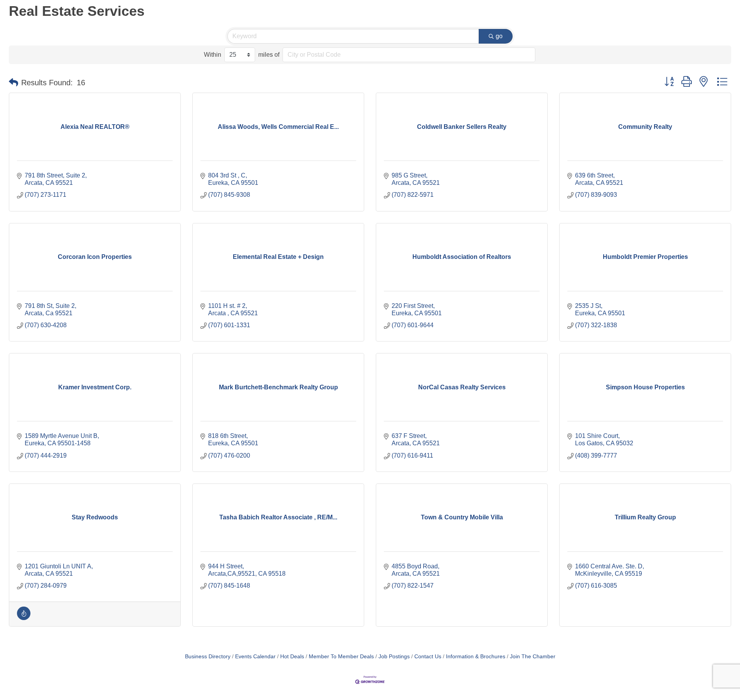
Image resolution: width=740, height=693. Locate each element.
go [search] (499, 36)
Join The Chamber (532, 656)
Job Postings (394, 656)
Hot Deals (292, 656)
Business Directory (207, 656)
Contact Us (427, 656)
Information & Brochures (475, 656)
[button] (13, 83)
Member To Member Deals (341, 656)
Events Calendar (255, 656)
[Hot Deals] (23, 618)
